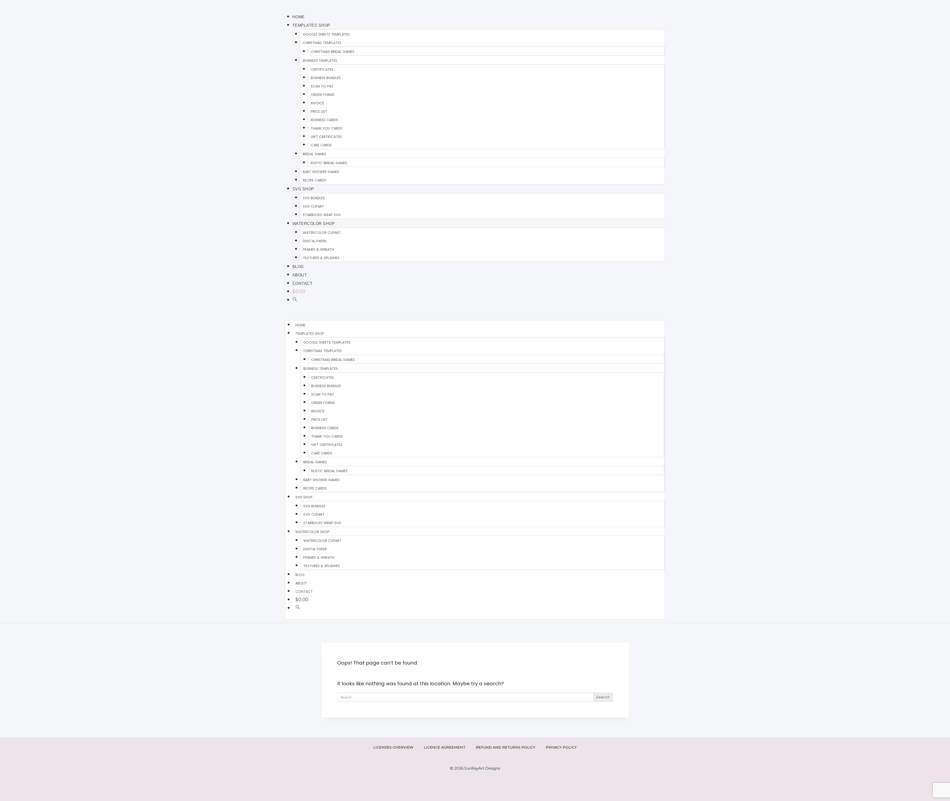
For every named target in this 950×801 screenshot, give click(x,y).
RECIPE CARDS (314, 180)
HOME (298, 17)
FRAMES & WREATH (318, 249)
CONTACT (302, 283)
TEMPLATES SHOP (311, 25)
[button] (294, 299)
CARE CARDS (321, 145)
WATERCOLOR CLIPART (322, 232)
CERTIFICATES (322, 69)
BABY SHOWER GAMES (321, 171)
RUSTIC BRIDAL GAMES (329, 162)
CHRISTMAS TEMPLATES (322, 42)
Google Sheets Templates (326, 34)
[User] (655, 4)
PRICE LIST (319, 111)
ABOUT (299, 275)
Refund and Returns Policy (505, 747)
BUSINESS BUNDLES (326, 77)
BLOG (298, 267)
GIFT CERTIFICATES (326, 136)
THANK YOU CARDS (326, 128)
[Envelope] (648, 4)
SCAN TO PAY (322, 86)
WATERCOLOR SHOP (313, 224)
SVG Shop (303, 189)
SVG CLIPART (313, 206)
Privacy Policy (561, 747)
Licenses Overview (393, 747)
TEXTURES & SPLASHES (321, 257)
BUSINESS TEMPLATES (320, 60)
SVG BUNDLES (314, 198)
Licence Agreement (444, 747)
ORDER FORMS (322, 94)
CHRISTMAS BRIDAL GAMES (332, 51)
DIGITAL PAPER (314, 241)
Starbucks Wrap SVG (322, 214)
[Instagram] (633, 4)
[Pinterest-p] (640, 4)
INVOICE (317, 103)
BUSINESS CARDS (324, 119)
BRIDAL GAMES (314, 154)
